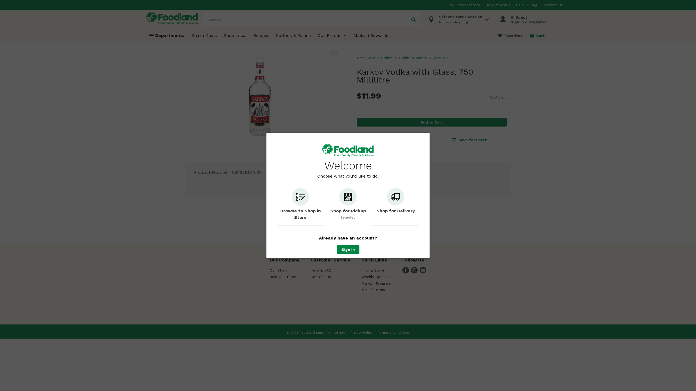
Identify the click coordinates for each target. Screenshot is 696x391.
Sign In (348, 249)
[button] (300, 207)
